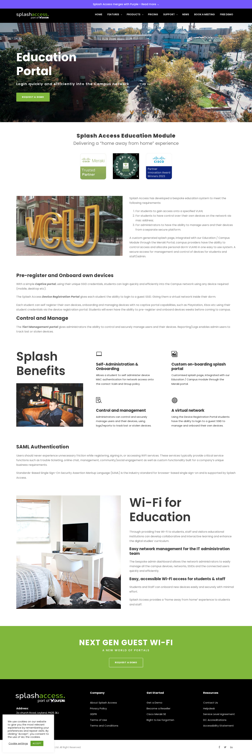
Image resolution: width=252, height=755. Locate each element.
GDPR (93, 714)
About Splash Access (103, 702)
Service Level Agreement (219, 714)
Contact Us (210, 702)
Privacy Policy (98, 708)
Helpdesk (209, 708)
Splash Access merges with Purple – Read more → (126, 4)
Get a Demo (154, 702)
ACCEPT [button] (37, 743)
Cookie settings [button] (18, 743)
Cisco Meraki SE (156, 714)
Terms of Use (98, 720)
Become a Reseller (158, 708)
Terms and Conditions (104, 725)
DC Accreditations (214, 720)
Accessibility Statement (218, 725)
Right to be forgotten (160, 720)
